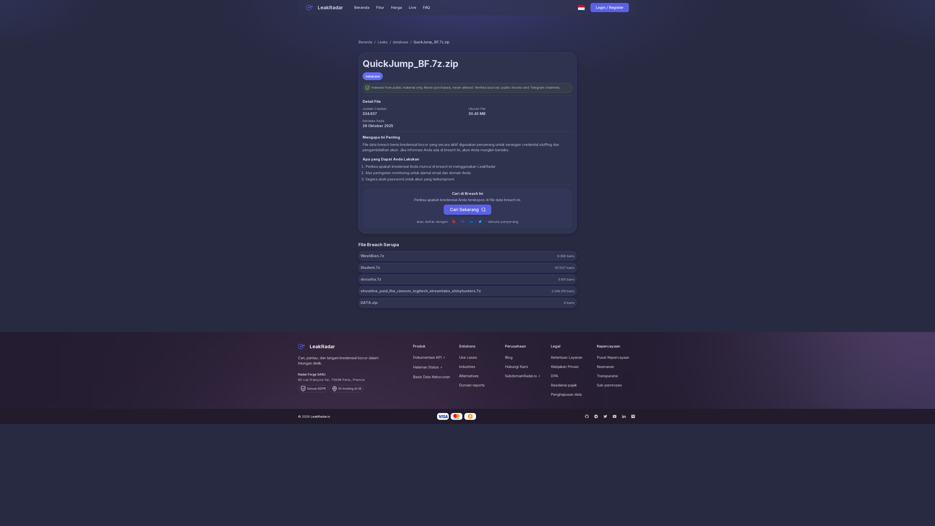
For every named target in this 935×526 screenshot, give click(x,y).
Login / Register (610, 7)
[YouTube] (614, 416)
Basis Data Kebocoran (431, 377)
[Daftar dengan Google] (454, 221)
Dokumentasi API (429, 357)
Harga (396, 7)
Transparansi (607, 376)
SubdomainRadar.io (522, 376)
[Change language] (581, 7)
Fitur (380, 7)
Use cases (468, 357)
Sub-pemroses (609, 385)
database (400, 42)
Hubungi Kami (516, 366)
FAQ (426, 7)
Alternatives (469, 376)
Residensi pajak (564, 385)
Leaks (382, 42)
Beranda (361, 7)
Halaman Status (427, 367)
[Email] (633, 416)
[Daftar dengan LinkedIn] (471, 221)
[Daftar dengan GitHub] (463, 221)
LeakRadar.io (320, 416)
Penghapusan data (566, 394)
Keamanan (605, 366)
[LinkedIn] (624, 416)
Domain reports (472, 385)
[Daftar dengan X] (480, 221)
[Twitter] (605, 416)
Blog (509, 357)
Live (412, 7)
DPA (554, 376)
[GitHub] (587, 416)
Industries (467, 366)
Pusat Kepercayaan (613, 357)
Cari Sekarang (464, 209)
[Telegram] (596, 416)
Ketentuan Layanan (566, 357)
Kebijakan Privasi (565, 366)
